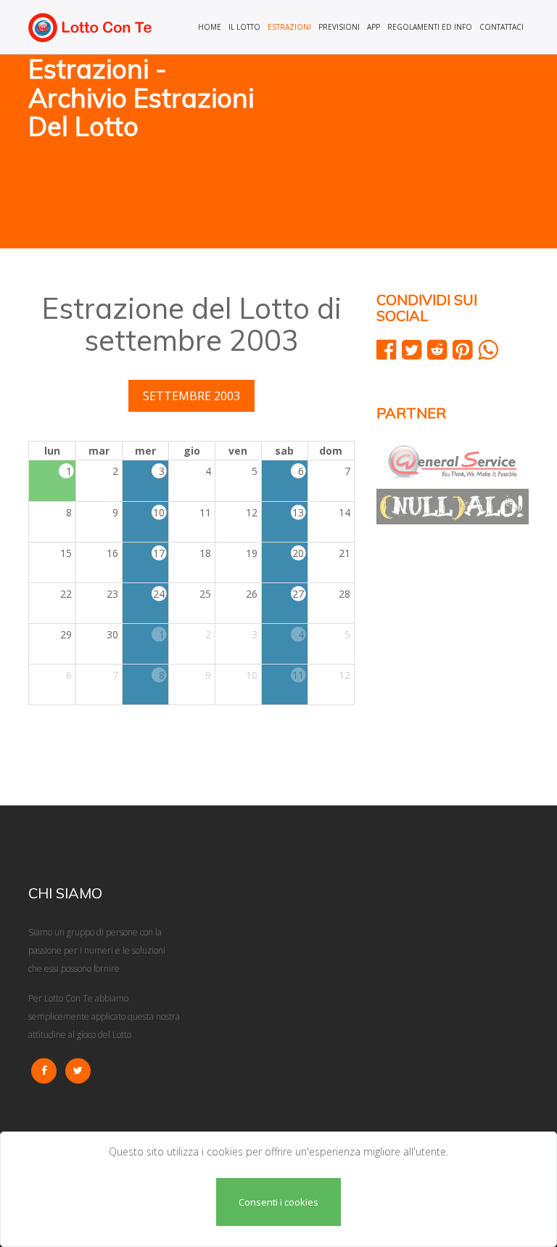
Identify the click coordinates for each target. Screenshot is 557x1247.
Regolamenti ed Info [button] (429, 27)
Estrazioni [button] (289, 27)
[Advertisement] (409, 152)
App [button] (373, 27)
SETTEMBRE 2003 (191, 396)
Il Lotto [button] (244, 27)
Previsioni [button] (339, 27)
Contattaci (501, 27)
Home (209, 27)
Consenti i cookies (278, 1202)
